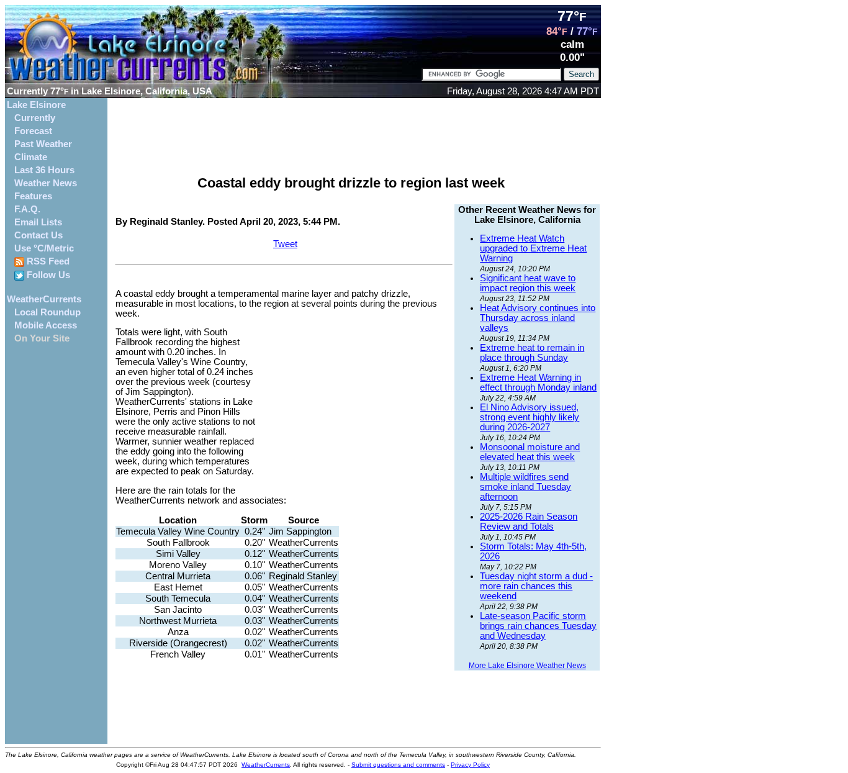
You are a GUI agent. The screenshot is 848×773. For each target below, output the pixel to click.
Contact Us (38, 235)
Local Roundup (47, 312)
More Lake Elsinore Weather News (527, 665)
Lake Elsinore (36, 105)
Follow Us (47, 275)
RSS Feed (47, 261)
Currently (34, 118)
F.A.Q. (27, 209)
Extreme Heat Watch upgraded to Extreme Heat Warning (533, 248)
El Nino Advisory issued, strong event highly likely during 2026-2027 (529, 417)
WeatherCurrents (44, 299)
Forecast (33, 131)
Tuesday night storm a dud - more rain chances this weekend (536, 586)
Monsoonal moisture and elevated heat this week (530, 452)
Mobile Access (45, 325)
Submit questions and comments (398, 764)
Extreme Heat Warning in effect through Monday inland (538, 382)
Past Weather (43, 144)
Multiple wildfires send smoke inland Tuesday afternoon (525, 487)
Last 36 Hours (44, 170)
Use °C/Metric (44, 248)
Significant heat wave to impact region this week (527, 283)
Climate (30, 157)
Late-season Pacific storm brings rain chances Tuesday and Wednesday (538, 626)
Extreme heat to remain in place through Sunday (532, 353)
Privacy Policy (470, 764)
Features (33, 196)
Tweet (285, 244)
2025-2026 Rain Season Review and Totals (528, 521)
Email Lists (38, 222)
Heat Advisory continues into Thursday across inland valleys (537, 318)
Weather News (45, 183)
